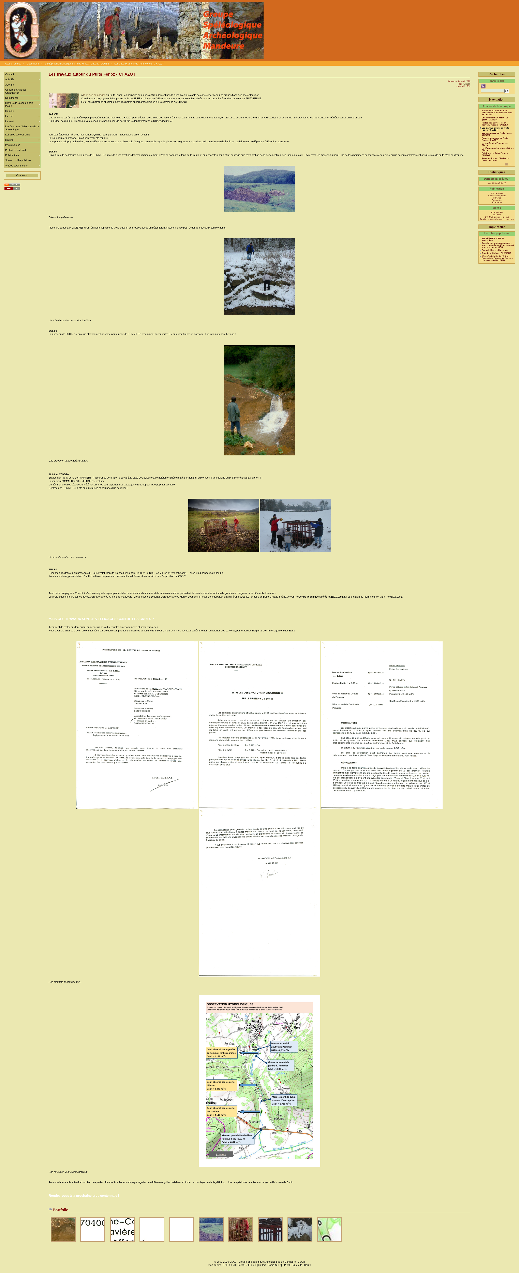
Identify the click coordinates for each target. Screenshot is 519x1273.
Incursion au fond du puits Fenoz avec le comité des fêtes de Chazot (497, 113)
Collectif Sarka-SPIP (269, 1265)
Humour (9, 111)
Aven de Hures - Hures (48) (495, 250)
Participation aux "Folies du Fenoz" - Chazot (495, 159)
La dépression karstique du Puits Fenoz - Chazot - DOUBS (77, 63)
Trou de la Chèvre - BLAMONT (496, 253)
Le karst (9, 121)
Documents (33, 63)
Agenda (9, 84)
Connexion (22, 175)
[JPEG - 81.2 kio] (211, 1243)
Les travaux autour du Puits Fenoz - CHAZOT (139, 63)
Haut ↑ (307, 1265)
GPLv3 (286, 1265)
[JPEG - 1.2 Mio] (300, 1243)
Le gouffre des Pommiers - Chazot (495, 144)
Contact (9, 74)
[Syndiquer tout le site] (12, 184)
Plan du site (214, 1265)
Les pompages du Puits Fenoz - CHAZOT (497, 134)
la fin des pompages (94, 95)
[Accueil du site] (134, 30)
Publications (12, 155)
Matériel (9, 139)
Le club (9, 116)
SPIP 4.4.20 (229, 1265)
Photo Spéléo (12, 145)
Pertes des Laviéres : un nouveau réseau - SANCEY (495, 124)
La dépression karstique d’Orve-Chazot (498, 149)
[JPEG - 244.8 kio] (241, 1243)
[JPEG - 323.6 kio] (63, 1243)
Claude (466, 84)
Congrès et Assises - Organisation (16, 91)
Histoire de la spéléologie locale (19, 104)
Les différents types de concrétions (493, 239)
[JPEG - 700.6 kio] (182, 1243)
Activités (9, 79)
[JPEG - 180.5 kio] (270, 1243)
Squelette (297, 1265)
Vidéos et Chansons (16, 165)
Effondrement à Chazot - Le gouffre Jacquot (495, 119)
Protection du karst (15, 150)
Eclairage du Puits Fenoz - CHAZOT (495, 154)
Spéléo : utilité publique (18, 160)
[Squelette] (12, 188)
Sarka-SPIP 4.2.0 (247, 1265)
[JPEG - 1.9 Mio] (152, 1243)
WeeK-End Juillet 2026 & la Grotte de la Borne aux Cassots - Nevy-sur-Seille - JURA (497, 258)
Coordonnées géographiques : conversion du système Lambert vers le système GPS (498, 245)
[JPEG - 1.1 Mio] (93, 1243)
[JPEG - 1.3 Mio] (122, 1243)
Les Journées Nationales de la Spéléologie (22, 128)
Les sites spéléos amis (17, 134)
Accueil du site (13, 63)
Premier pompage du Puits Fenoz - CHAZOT (495, 139)
